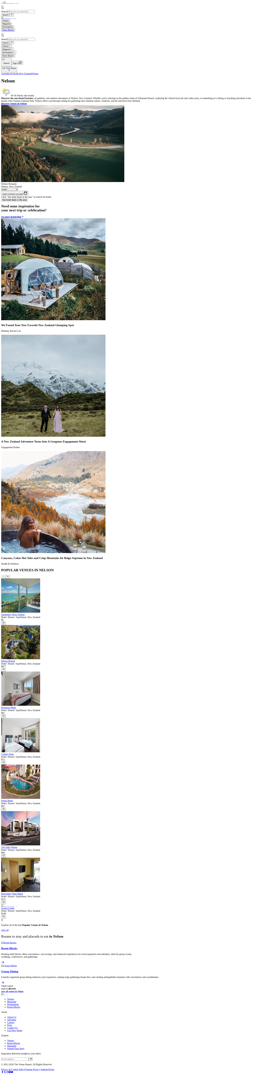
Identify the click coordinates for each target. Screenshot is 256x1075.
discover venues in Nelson (14, 103)
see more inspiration (11, 217)
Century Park (7, 754)
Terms (51, 1069)
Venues (5, 46)
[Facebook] (2, 1072)
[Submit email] (31, 1059)
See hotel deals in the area (14, 200)
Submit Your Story (15, 1048)
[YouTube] (12, 1072)
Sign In (16, 63)
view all (5, 930)
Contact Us (12, 1028)
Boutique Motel (8, 707)
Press (9, 1025)
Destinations (7, 53)
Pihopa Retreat (8, 661)
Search (4, 11)
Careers (10, 1022)
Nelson (35, 73)
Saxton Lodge (7, 908)
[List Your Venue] (9, 70)
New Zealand (25, 73)
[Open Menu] (2, 3)
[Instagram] (7, 1072)
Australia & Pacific (10, 73)
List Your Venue (9, 68)
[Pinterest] (9, 1072)
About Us (11, 1017)
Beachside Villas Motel (12, 894)
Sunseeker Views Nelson (13, 614)
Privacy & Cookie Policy (13, 1069)
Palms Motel (7, 800)
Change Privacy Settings (36, 1069)
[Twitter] (5, 1072)
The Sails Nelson (9, 847)
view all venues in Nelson (12, 991)
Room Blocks (8, 30)
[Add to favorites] (3, 623)
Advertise (11, 1020)
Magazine (6, 49)
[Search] (12, 14)
